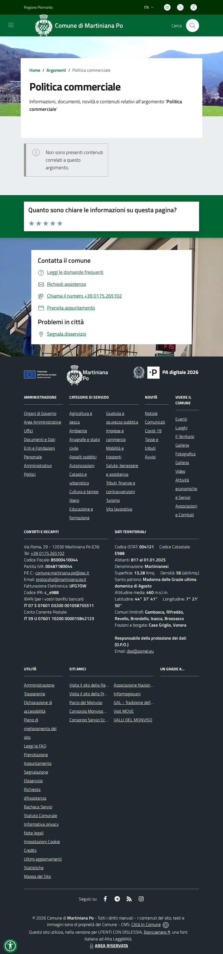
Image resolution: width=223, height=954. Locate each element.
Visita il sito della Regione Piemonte (101, 685)
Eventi (181, 419)
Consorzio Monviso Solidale (93, 711)
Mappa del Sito (37, 876)
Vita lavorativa (119, 509)
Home (34, 70)
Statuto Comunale (40, 815)
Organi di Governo (40, 413)
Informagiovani (127, 693)
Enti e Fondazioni (39, 448)
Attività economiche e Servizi (186, 489)
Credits (30, 850)
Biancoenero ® (157, 932)
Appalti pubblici (83, 456)
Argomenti (56, 70)
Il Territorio (184, 436)
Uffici (28, 430)
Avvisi (150, 456)
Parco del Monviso (85, 702)
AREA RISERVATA (111, 945)
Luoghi (181, 427)
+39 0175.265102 (47, 553)
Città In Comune (146, 924)
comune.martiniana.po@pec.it (62, 573)
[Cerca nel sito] (192, 25)
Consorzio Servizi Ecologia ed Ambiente (104, 720)
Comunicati (155, 422)
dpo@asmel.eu (140, 651)
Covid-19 (153, 430)
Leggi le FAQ (35, 746)
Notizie (151, 413)
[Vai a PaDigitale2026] (166, 372)
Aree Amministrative (42, 422)
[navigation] (11, 25)
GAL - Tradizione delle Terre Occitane (147, 702)
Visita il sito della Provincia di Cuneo (101, 693)
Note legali (34, 833)
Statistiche (34, 867)
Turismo (113, 500)
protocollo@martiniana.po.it (61, 579)
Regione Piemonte (38, 7)
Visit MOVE (124, 711)
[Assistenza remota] (165, 924)
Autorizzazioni (81, 465)
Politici (30, 474)
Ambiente (78, 430)
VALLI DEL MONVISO (133, 720)
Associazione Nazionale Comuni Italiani (149, 685)
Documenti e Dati (39, 439)
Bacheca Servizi (38, 806)
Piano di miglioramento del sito (40, 728)
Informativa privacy (41, 824)
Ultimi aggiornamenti (43, 859)
